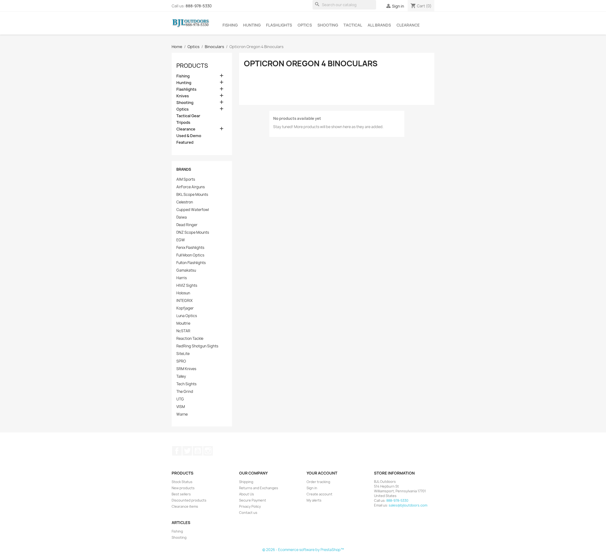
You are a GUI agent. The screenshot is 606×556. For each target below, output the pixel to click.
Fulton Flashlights (191, 262)
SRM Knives (186, 369)
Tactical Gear (188, 115)
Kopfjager (185, 308)
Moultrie (183, 323)
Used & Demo (188, 135)
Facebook (177, 451)
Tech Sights (186, 384)
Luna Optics (186, 316)
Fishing (230, 25)
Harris (181, 278)
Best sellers (181, 494)
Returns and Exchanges (258, 488)
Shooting (327, 25)
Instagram (208, 451)
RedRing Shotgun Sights (197, 346)
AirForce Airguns (190, 187)
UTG (180, 399)
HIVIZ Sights (186, 285)
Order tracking (318, 482)
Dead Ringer (186, 225)
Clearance (408, 25)
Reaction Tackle (189, 338)
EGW (180, 240)
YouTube (197, 451)
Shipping (246, 482)
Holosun (183, 293)
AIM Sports (185, 179)
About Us (246, 494)
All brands (379, 25)
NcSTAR (183, 331)
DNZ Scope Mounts (192, 232)
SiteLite (183, 353)
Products (192, 66)
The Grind (184, 391)
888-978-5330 (199, 6)
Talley (181, 376)
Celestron (184, 202)
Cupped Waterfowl (192, 209)
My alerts (314, 500)
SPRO (181, 361)
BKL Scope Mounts (192, 194)
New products (183, 488)
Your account (322, 473)
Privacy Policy (250, 506)
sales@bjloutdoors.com (408, 505)
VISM (180, 406)
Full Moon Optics (190, 255)
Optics (305, 25)
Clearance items (185, 506)
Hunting (252, 25)
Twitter (187, 451)
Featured (184, 142)
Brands (183, 169)
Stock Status (182, 482)
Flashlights (279, 25)
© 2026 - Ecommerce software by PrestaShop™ (303, 549)
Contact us (248, 512)
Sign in (312, 488)
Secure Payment (252, 500)
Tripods (183, 122)
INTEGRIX (184, 300)
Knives (182, 96)
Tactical (352, 25)
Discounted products (189, 500)
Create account (319, 494)
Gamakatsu (186, 270)
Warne (182, 414)
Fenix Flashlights (190, 247)
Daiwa (181, 217)
